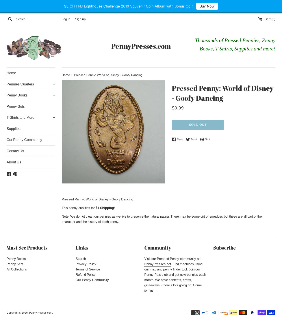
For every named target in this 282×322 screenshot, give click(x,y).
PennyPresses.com (141, 46)
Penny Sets (16, 106)
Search (81, 259)
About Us (14, 162)
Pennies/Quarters (31, 84)
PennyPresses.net (157, 264)
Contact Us (15, 151)
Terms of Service (88, 269)
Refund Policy (86, 274)
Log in (66, 19)
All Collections (17, 269)
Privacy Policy (86, 264)
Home (11, 73)
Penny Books (31, 95)
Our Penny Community (24, 140)
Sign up (80, 19)
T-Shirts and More (31, 117)
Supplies (13, 129)
